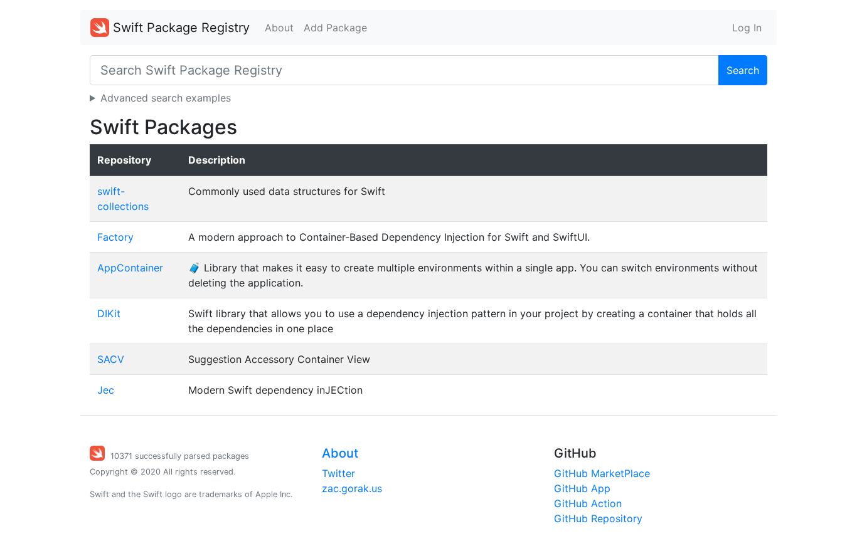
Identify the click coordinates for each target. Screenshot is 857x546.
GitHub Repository (598, 518)
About (279, 27)
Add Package (335, 27)
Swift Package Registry (179, 27)
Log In (747, 27)
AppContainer (130, 267)
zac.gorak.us (352, 488)
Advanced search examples (165, 98)
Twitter (338, 473)
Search (743, 70)
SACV (110, 359)
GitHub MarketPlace (602, 473)
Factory (115, 237)
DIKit (108, 313)
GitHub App (582, 488)
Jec (105, 390)
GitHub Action (588, 503)
